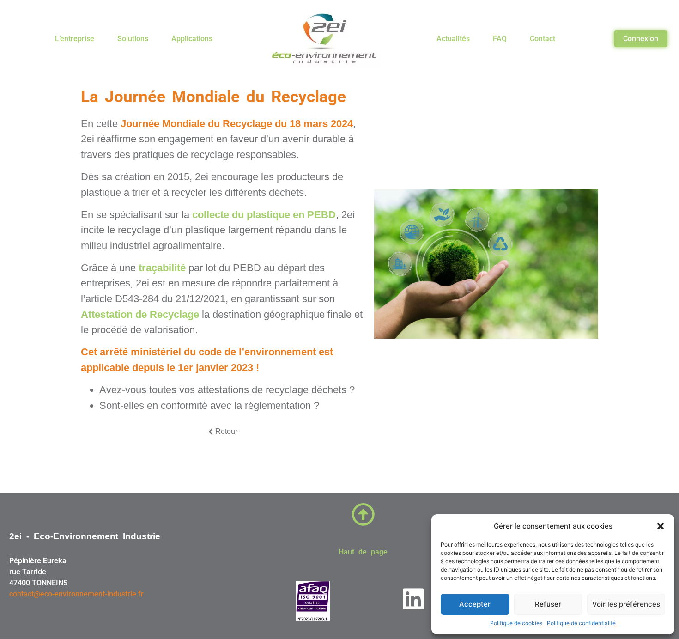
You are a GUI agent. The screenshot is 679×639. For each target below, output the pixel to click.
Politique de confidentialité (581, 623)
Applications (191, 38)
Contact (542, 38)
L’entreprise (74, 38)
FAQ (500, 38)
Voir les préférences (626, 604)
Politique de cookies (516, 623)
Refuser (548, 604)
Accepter (475, 604)
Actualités (453, 38)
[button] (660, 526)
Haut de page (363, 552)
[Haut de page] (363, 514)
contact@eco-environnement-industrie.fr (76, 594)
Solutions (132, 38)
